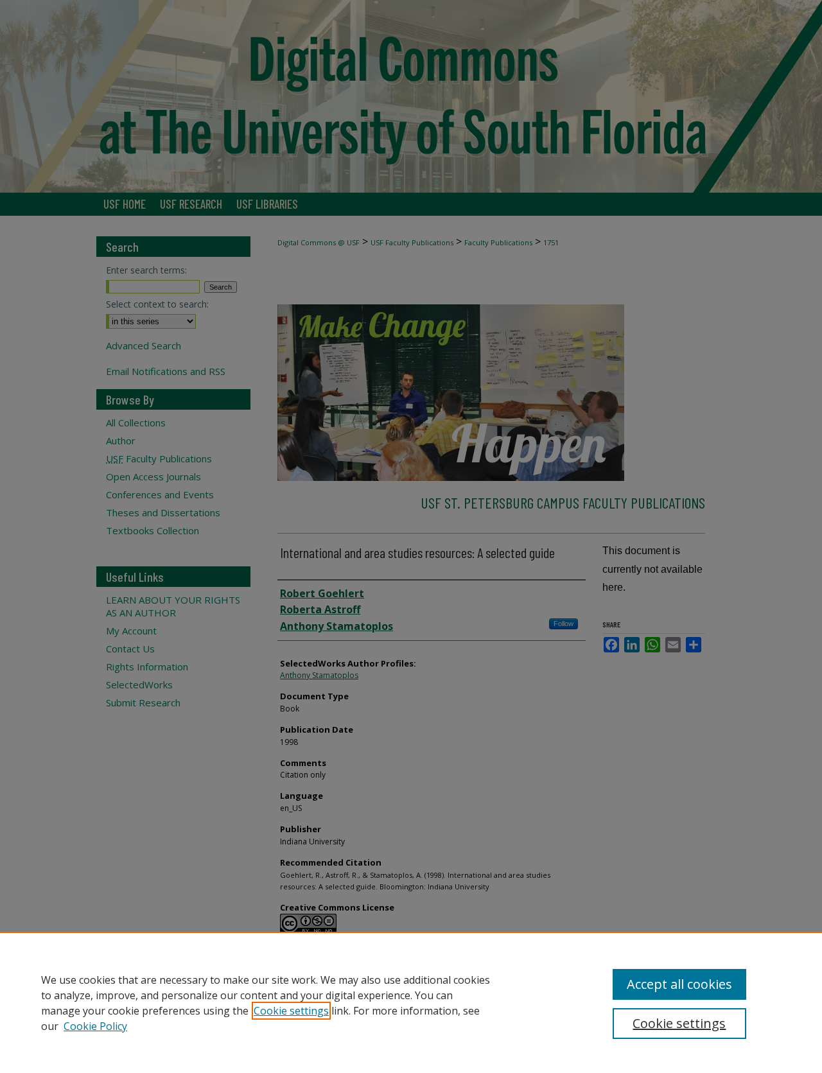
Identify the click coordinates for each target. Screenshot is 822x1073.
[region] (411, 1002)
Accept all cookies (679, 984)
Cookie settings (291, 1011)
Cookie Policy (95, 1026)
